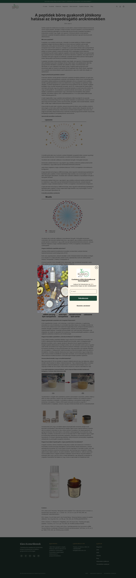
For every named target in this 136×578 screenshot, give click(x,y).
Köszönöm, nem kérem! (83, 305)
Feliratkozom (83, 298)
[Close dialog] (96, 267)
